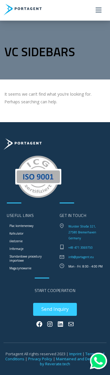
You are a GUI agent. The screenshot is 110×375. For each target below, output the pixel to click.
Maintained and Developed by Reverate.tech (72, 361)
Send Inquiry (55, 309)
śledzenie (16, 241)
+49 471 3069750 (80, 247)
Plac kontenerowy (21, 226)
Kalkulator (16, 233)
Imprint (75, 353)
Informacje (16, 249)
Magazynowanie (20, 268)
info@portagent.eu (81, 257)
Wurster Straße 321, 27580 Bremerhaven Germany (82, 232)
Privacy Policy (40, 358)
